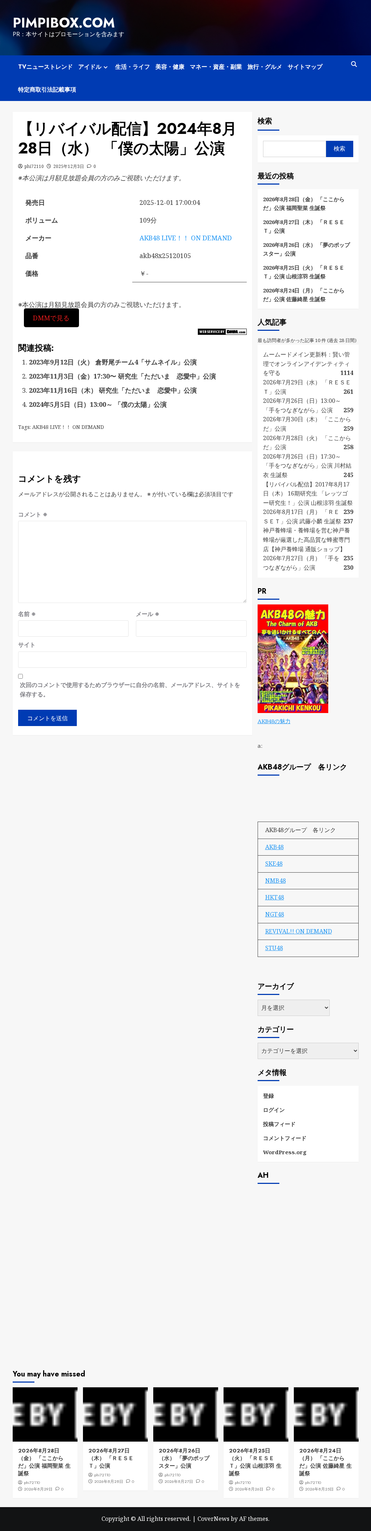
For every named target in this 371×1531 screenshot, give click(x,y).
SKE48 (274, 864)
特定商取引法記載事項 (47, 89)
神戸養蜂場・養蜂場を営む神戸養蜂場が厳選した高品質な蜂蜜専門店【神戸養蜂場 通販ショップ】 (306, 539)
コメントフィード (285, 1138)
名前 (27, 614)
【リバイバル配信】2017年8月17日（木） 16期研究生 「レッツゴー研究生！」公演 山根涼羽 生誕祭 (308, 493)
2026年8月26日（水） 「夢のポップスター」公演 (306, 249)
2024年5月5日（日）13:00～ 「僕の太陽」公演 (98, 404)
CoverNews (213, 1519)
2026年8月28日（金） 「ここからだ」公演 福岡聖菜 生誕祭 (304, 203)
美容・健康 (169, 67)
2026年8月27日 (178, 1481)
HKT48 (274, 897)
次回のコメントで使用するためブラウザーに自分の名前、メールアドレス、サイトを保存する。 (130, 689)
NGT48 (274, 914)
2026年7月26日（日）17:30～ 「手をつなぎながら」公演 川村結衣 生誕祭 (307, 465)
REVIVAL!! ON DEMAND (298, 931)
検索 (265, 121)
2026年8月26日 (249, 1489)
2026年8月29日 (38, 1489)
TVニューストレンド (45, 67)
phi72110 (34, 166)
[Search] (354, 64)
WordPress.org (285, 1152)
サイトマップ (305, 67)
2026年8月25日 (319, 1489)
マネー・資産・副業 (216, 67)
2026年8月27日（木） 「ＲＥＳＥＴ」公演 (304, 226)
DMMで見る (51, 317)
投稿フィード (279, 1123)
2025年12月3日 (68, 166)
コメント (32, 514)
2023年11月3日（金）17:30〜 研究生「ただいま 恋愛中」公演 (122, 376)
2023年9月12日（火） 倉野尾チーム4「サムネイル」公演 (113, 362)
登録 (268, 1095)
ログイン (274, 1109)
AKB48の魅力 (274, 721)
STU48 (274, 948)
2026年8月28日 (108, 1481)
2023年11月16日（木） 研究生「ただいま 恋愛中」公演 (113, 390)
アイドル (89, 67)
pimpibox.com (64, 23)
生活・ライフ (132, 67)
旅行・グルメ (264, 67)
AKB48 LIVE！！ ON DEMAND (185, 237)
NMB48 (275, 881)
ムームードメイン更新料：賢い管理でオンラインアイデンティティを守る (306, 363)
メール (147, 614)
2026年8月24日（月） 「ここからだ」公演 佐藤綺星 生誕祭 (304, 295)
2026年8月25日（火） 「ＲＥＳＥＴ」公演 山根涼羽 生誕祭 (304, 272)
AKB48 (274, 847)
